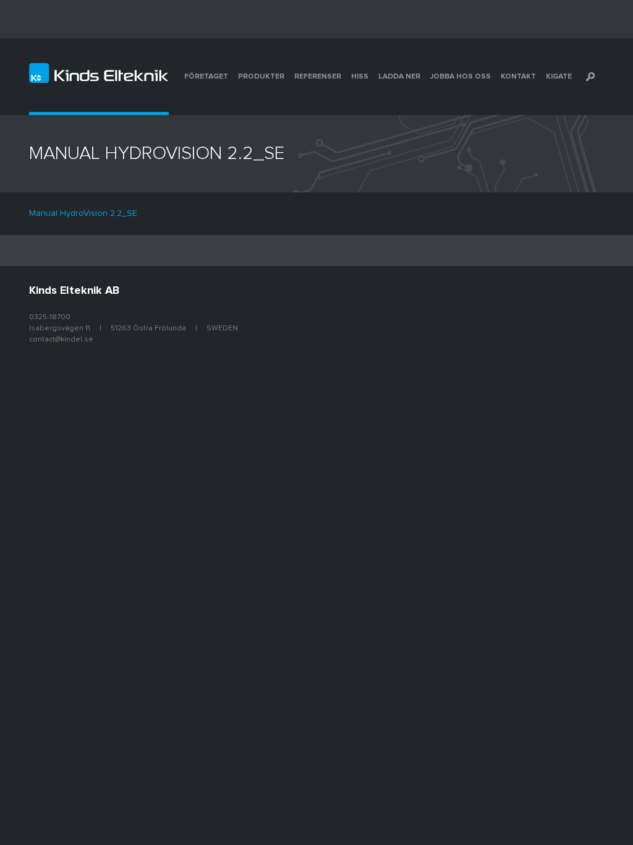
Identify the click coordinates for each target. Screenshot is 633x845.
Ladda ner (399, 76)
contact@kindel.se (61, 339)
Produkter (261, 76)
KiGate (559, 76)
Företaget (206, 76)
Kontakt (518, 76)
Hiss (359, 76)
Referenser (317, 76)
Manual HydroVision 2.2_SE (83, 213)
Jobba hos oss (460, 76)
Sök (590, 76)
